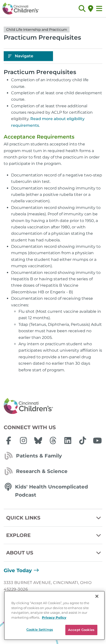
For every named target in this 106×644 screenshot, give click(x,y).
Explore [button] (18, 535)
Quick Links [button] (23, 518)
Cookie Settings (39, 629)
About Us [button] (19, 553)
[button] (82, 8)
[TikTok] (83, 440)
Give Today (18, 570)
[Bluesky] (38, 440)
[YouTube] (97, 440)
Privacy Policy (54, 617)
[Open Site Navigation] (99, 8)
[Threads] (53, 440)
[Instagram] (23, 440)
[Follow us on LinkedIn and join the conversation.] (68, 440)
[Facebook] (9, 440)
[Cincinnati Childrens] (53, 406)
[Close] (96, 596)
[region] (54, 615)
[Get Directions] (90, 8)
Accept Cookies (81, 630)
